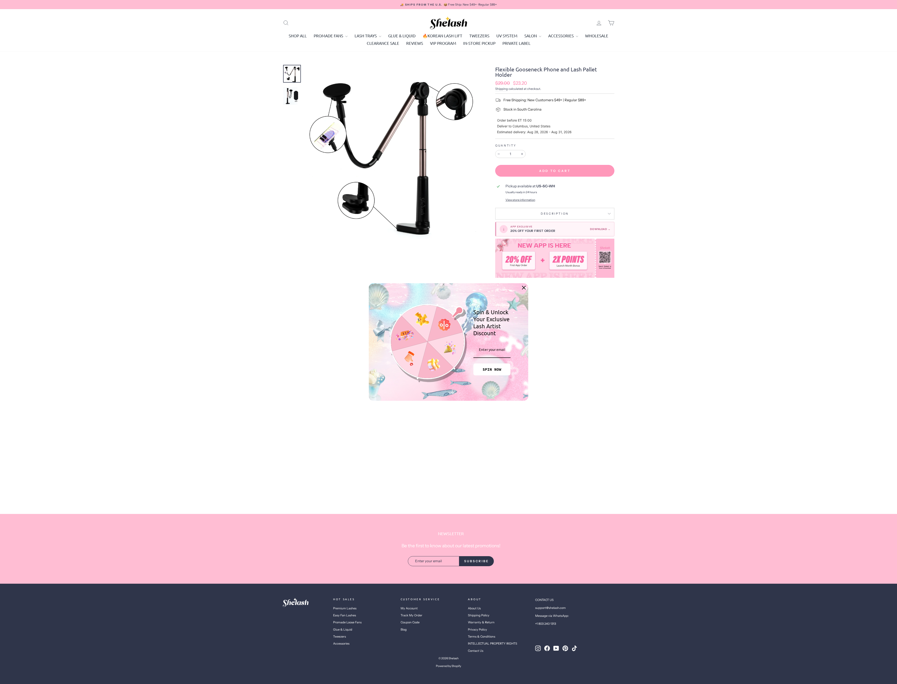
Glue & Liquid (402, 35)
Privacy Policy (477, 629)
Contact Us (475, 651)
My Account (409, 608)
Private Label (516, 43)
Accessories (561, 35)
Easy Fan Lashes (344, 615)
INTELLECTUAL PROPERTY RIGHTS (492, 643)
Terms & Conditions (481, 636)
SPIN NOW (492, 369)
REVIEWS (414, 43)
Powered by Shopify (448, 666)
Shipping (501, 89)
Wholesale (596, 35)
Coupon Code (410, 622)
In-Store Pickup (479, 43)
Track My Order (411, 615)
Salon (531, 35)
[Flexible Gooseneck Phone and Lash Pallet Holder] (554, 258)
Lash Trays (366, 35)
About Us (474, 608)
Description (555, 213)
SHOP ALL (298, 35)
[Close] (524, 287)
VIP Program (443, 43)
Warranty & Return (481, 622)
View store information (520, 200)
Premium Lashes (344, 608)
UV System (506, 35)
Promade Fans (329, 35)
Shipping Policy (478, 615)
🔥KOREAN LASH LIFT (442, 35)
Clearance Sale (383, 43)
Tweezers (479, 35)
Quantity (505, 145)
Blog (404, 629)
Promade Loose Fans (347, 622)
